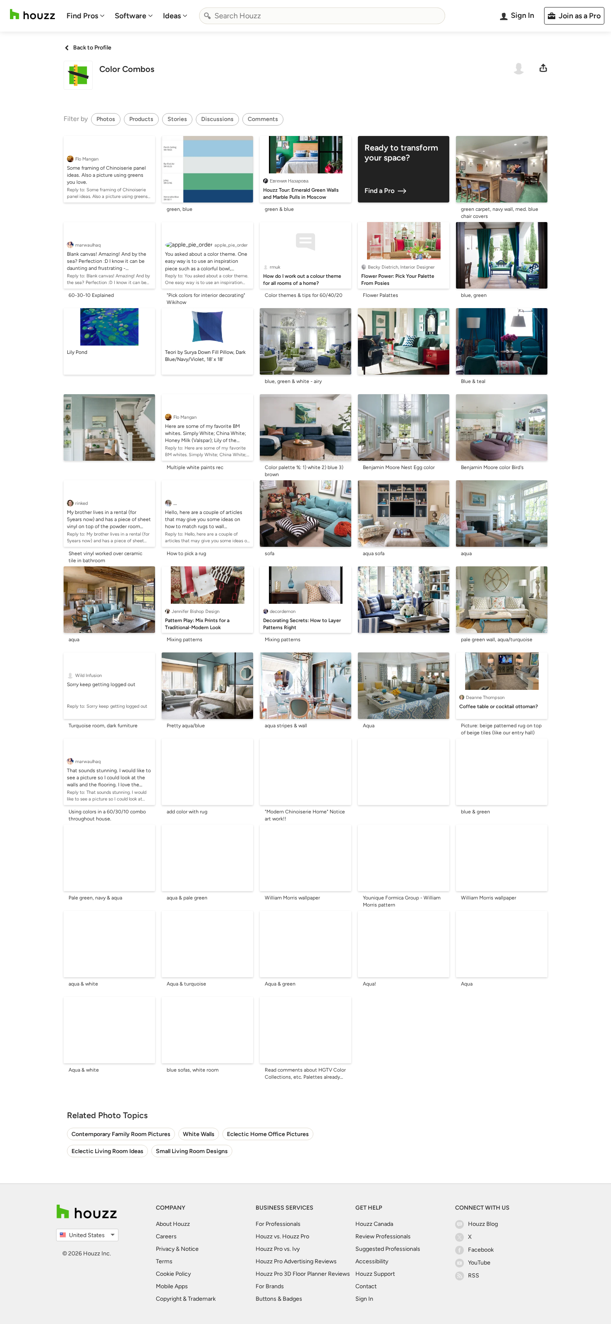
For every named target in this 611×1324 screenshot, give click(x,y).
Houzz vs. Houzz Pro (282, 1236)
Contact (366, 1286)
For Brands (270, 1286)
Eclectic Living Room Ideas (107, 1151)
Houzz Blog (483, 1224)
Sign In (364, 1298)
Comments (263, 119)
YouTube (479, 1262)
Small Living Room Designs (192, 1151)
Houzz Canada (374, 1224)
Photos (105, 119)
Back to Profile (92, 47)
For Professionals (278, 1224)
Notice (190, 1248)
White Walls (198, 1134)
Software (130, 15)
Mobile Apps (172, 1286)
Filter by (76, 119)
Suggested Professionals (387, 1248)
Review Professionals (383, 1236)
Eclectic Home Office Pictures (268, 1134)
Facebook (481, 1249)
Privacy (165, 1248)
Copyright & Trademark (186, 1298)
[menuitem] (86, 15)
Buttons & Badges (279, 1298)
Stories (177, 119)
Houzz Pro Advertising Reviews (296, 1261)
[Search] (207, 15)
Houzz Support (375, 1273)
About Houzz (173, 1224)
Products (141, 119)
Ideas (172, 15)
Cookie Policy (173, 1273)
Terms (164, 1261)
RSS (473, 1275)
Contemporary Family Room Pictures (120, 1134)
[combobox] (322, 15)
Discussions (217, 119)
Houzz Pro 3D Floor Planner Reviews (303, 1273)
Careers (166, 1236)
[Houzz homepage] (32, 14)
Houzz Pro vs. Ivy (278, 1248)
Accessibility (371, 1261)
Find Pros (82, 15)
